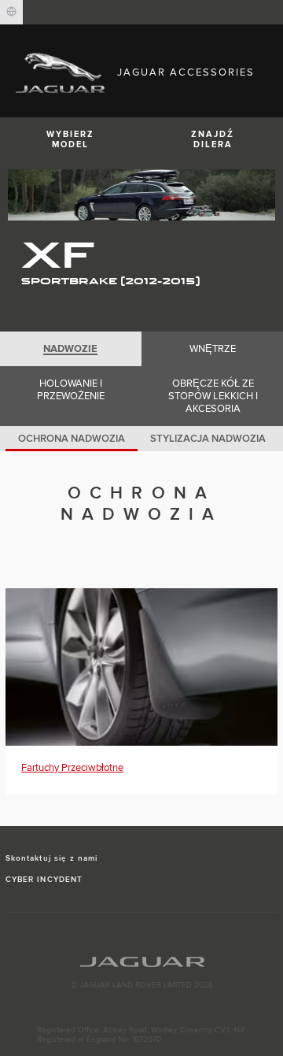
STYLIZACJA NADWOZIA (208, 438)
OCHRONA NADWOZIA (71, 438)
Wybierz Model (70, 139)
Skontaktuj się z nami (51, 858)
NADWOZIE (70, 349)
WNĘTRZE (212, 349)
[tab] (71, 349)
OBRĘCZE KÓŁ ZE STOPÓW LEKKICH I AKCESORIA (213, 396)
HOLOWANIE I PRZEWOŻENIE (71, 389)
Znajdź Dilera (212, 139)
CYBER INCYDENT (44, 879)
